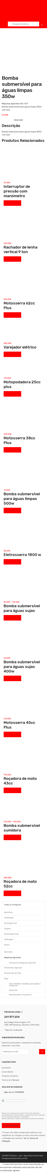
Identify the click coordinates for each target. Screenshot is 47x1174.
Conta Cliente (7, 1072)
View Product (12, 203)
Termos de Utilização (10, 1080)
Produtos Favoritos (10, 1076)
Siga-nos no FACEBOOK (12, 1087)
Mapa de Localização (13, 1030)
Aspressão (13, 990)
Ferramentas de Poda (12, 973)
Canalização (8, 918)
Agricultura (8, 912)
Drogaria (7, 929)
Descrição (18, 120)
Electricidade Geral (11, 934)
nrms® (24, 1158)
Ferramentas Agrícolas (13, 968)
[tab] (18, 120)
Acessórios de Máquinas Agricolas (22, 963)
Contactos (6, 1068)
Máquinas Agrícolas (10, 103)
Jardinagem (8, 939)
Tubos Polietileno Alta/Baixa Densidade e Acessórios (24, 985)
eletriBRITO (6, 1156)
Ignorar (16, 1170)
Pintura (7, 945)
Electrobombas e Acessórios (20, 995)
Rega (6, 979)
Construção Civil (10, 923)
